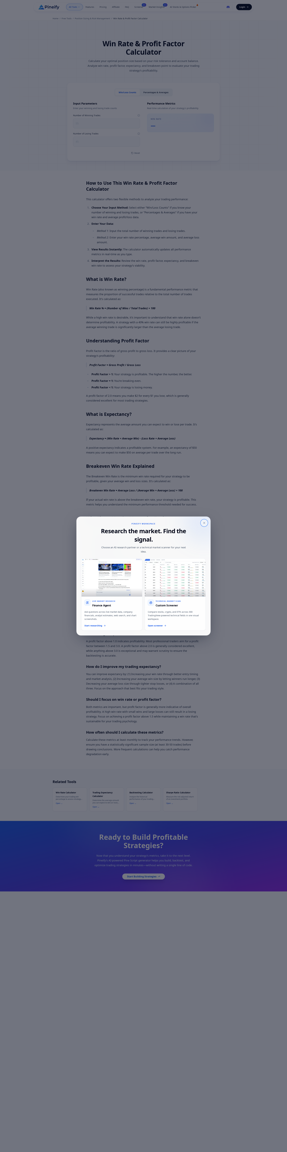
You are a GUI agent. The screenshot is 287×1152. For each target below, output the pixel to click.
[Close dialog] (204, 523)
